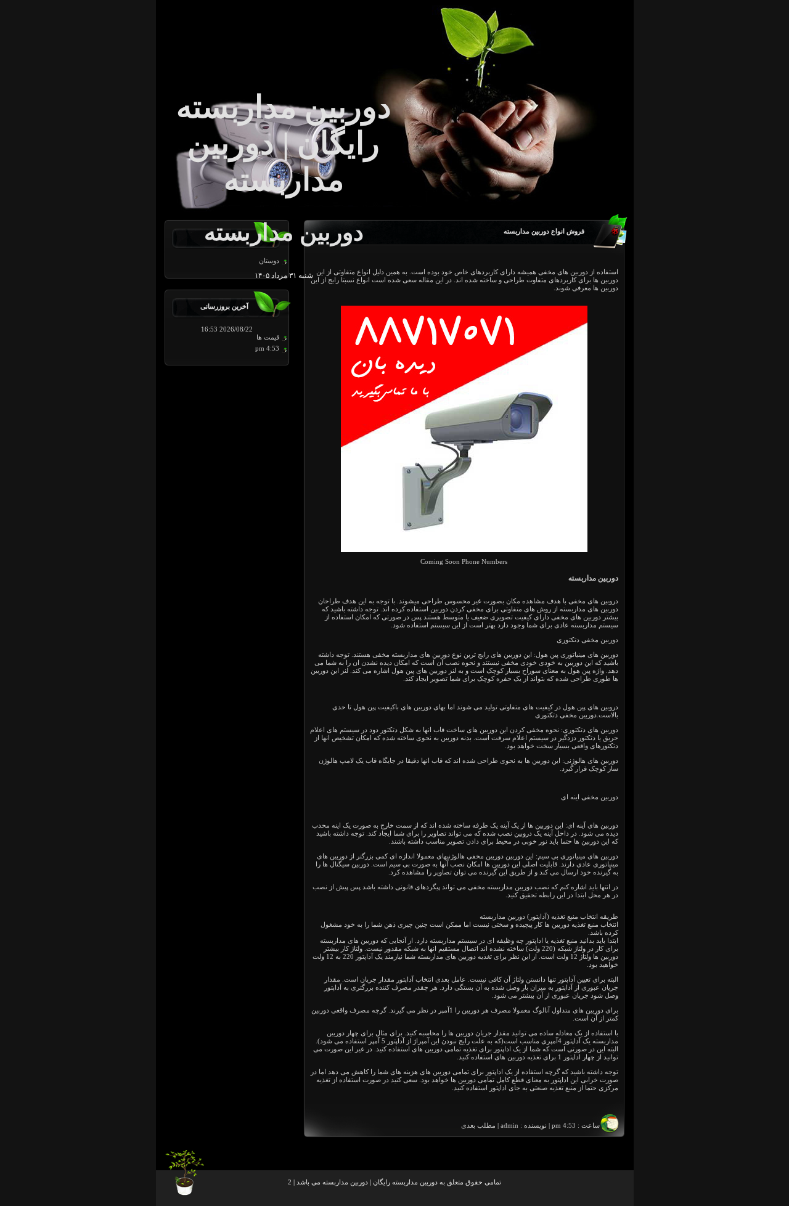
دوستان (269, 261)
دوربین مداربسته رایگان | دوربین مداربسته (380, 1182)
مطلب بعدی (478, 1125)
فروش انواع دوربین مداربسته (544, 231)
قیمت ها (267, 337)
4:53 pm (267, 348)
